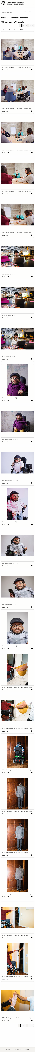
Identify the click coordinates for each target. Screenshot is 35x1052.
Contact (28, 1049)
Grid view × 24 (7, 29)
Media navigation (7, 12)
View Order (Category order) (21, 29)
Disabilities (14, 18)
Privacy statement (18, 1049)
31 (30, 25)
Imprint (8, 1049)
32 (32, 25)
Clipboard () (27, 12)
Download (5, 69)
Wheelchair (24, 18)
